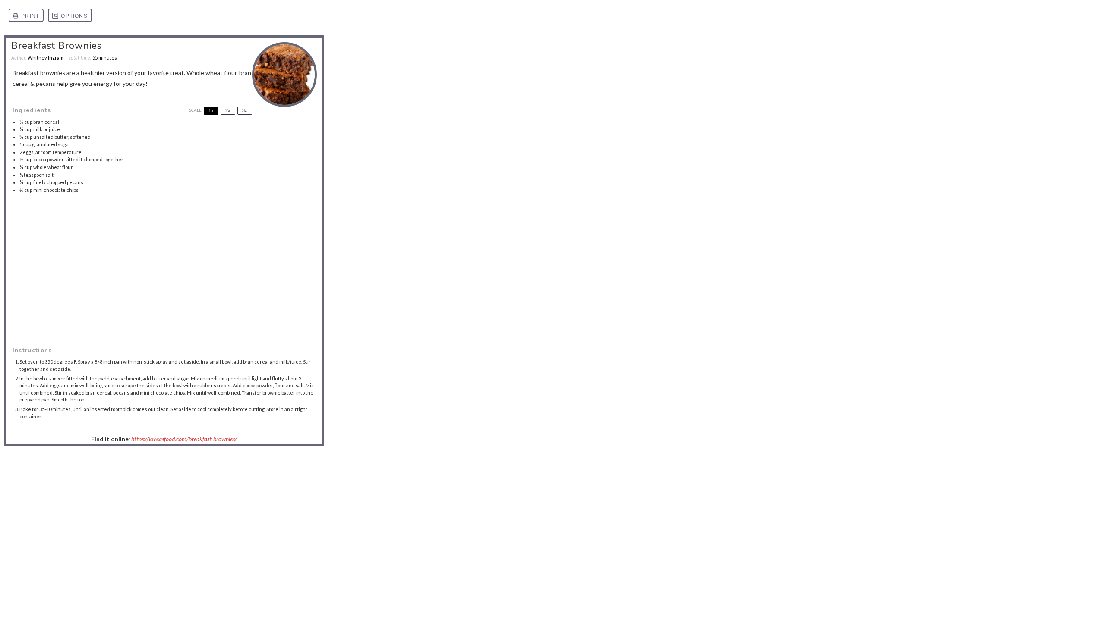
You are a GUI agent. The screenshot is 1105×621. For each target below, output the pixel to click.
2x (227, 110)
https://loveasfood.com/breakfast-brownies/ (184, 438)
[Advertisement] (164, 260)
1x (211, 110)
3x (244, 110)
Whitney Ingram (45, 57)
